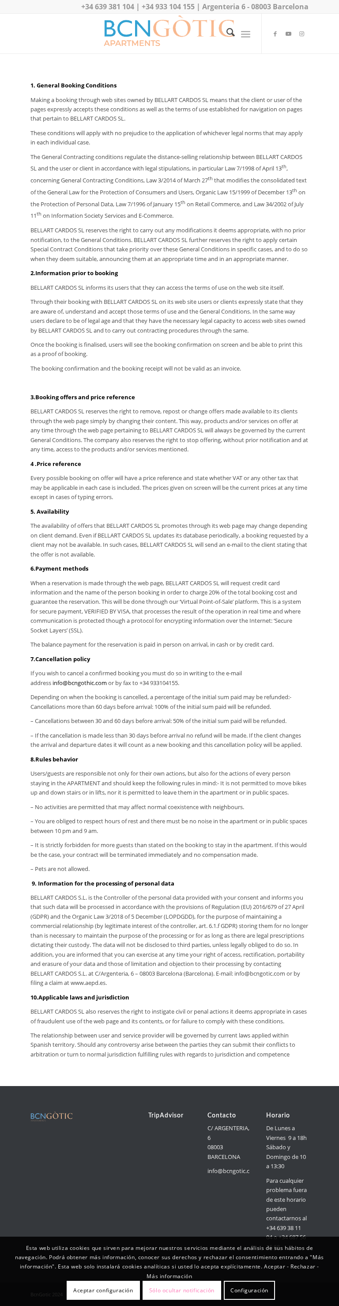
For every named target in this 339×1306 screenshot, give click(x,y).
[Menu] (245, 33)
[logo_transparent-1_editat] (169, 33)
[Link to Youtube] (288, 33)
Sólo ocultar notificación (182, 1290)
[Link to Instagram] (302, 33)
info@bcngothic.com (80, 683)
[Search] (226, 33)
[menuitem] (226, 33)
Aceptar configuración (103, 1290)
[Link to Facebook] (275, 33)
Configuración (249, 1290)
